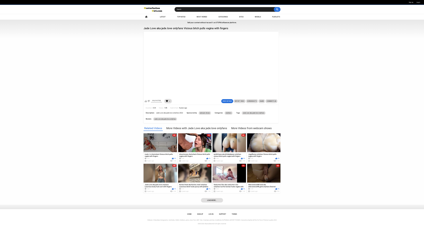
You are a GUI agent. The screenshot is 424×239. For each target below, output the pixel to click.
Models (258, 17)
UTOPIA (218, 22)
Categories (223, 17)
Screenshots (252, 101)
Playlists (276, 17)
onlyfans (228, 113)
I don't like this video (149, 101)
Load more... (212, 200)
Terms (234, 214)
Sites (241, 17)
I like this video (146, 101)
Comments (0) (271, 101)
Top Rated (181, 17)
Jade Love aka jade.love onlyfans (253, 113)
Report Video (239, 101)
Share (262, 101)
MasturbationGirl (210, 224)
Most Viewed (202, 17)
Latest (163, 17)
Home (146, 17)
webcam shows (205, 113)
